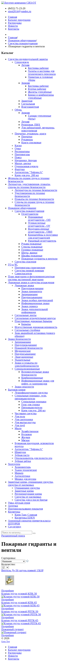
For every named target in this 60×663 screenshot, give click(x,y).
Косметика (14, 511)
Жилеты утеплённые (40, 91)
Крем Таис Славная (26, 514)
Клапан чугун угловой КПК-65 (19, 602)
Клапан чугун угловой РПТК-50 (19, 611)
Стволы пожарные (31, 246)
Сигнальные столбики (27, 330)
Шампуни (20, 452)
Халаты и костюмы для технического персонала (42, 72)
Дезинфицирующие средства (31, 392)
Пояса (18, 157)
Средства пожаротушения (23, 43)
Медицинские (23, 351)
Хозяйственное (29, 431)
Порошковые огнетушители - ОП (39, 218)
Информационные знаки (35, 303)
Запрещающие (29, 294)
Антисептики (22, 476)
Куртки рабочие (37, 89)
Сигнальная (28, 103)
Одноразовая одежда (26, 166)
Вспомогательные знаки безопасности (35, 373)
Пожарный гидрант (12, 629)
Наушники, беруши (26, 160)
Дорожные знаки (24, 285)
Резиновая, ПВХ (30, 124)
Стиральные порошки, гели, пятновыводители (31, 397)
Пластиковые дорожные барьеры (33, 321)
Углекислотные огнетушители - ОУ (39, 224)
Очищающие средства (27, 487)
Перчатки (26, 136)
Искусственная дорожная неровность (36, 327)
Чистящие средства (25, 413)
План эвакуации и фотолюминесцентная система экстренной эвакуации (31, 278)
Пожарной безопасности (29, 348)
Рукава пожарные (31, 243)
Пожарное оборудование (22, 40)
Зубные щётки (23, 461)
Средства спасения (25, 261)
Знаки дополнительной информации (34, 311)
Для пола (20, 416)
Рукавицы (27, 139)
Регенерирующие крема (28, 493)
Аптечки (13, 505)
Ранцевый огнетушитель (42, 240)
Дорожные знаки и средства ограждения (31, 282)
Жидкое (25, 437)
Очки (18, 148)
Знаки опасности (24, 386)
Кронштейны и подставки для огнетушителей (43, 236)
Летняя (25, 65)
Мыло (18, 428)
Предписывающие (31, 297)
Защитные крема (24, 490)
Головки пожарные (32, 249)
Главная (12, 37)
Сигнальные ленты (25, 315)
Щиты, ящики (29, 252)
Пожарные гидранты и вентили (39, 258)
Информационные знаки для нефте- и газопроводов (37, 382)
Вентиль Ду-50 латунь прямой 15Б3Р (22, 570)
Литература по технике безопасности (36, 190)
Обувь (18, 109)
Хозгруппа (14, 464)
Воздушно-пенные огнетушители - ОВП (40, 230)
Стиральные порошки (33, 401)
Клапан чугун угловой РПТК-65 (19, 620)
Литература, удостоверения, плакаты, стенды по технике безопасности (29, 186)
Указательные (22, 359)
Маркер (19, 473)
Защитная (26, 100)
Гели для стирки (30, 404)
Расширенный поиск (13, 535)
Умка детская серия (19, 502)
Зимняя (25, 83)
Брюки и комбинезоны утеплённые (41, 96)
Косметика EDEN (25, 517)
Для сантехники (24, 419)
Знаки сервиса (29, 306)
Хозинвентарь (23, 467)
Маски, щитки (23, 163)
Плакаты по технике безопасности (34, 199)
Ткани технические (26, 470)
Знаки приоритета (31, 291)
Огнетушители (29, 214)
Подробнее (7, 590)
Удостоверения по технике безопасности (30, 195)
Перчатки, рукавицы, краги (30, 133)
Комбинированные (32, 377)
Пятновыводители (31, 407)
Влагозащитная (30, 106)
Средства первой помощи (29, 270)
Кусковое (26, 434)
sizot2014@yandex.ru (19, 11)
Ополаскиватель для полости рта (33, 458)
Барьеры (26, 324)
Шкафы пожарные (31, 255)
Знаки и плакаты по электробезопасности (27, 364)
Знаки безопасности (19, 339)
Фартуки (20, 169)
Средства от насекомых (28, 496)
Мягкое (25, 440)
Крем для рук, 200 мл (27, 175)
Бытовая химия (16, 389)
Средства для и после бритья (31, 499)
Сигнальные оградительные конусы (35, 318)
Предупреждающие (32, 288)
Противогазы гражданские (30, 267)
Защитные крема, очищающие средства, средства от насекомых (31, 483)
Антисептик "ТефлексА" (29, 172)
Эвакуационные (24, 356)
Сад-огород (14, 526)
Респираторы (22, 151)
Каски (18, 145)
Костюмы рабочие (38, 68)
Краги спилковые (31, 142)
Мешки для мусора (25, 479)
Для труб (20, 425)
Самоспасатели (23, 273)
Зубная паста (22, 455)
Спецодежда (22, 62)
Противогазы (22, 154)
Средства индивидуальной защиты (28, 59)
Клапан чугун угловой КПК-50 (19, 593)
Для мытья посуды (25, 422)
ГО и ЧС (13, 264)
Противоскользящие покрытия (25, 508)
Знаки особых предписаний (37, 300)
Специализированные (27, 368)
